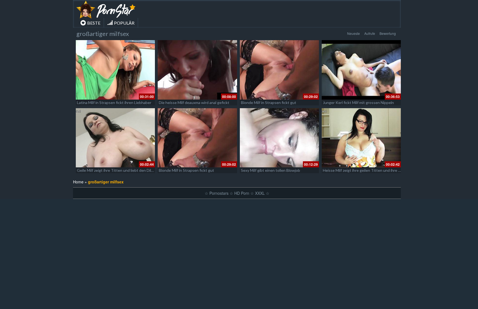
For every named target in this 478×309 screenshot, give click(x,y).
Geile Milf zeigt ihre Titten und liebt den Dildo (116, 170)
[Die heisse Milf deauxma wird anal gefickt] (197, 70)
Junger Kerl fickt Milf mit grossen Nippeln (358, 102)
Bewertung (388, 33)
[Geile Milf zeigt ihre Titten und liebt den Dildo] (115, 138)
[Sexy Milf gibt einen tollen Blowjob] (279, 138)
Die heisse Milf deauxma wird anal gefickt (194, 102)
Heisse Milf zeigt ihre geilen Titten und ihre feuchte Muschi (374, 170)
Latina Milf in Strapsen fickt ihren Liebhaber (114, 102)
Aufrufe (369, 33)
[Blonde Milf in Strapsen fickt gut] (279, 70)
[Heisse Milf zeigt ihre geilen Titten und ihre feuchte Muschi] (361, 138)
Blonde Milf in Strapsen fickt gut (268, 102)
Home (78, 182)
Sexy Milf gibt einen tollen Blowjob (270, 170)
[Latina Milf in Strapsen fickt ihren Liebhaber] (115, 70)
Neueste (353, 33)
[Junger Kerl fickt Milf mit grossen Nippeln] (361, 70)
